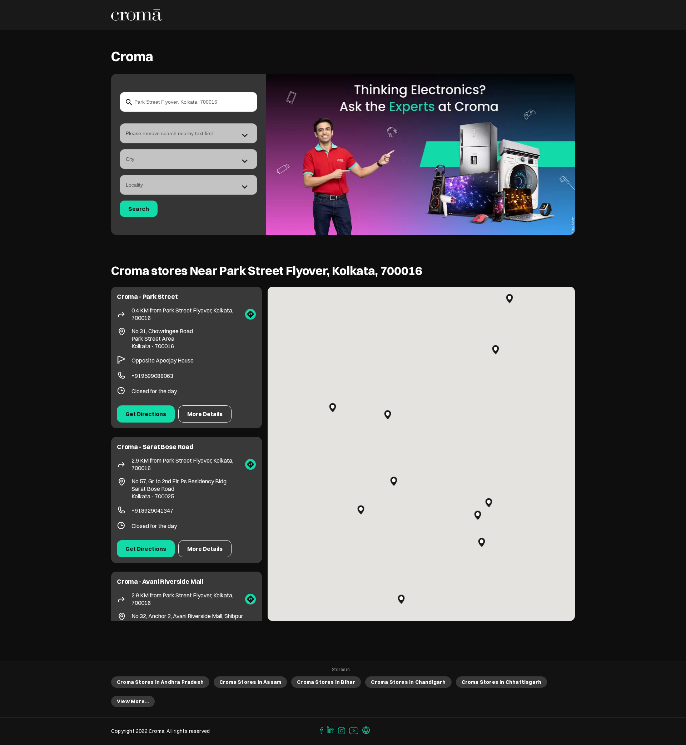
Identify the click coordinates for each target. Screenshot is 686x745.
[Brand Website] (366, 730)
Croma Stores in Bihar (326, 682)
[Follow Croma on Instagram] (342, 730)
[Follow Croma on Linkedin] (331, 730)
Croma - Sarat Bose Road (155, 447)
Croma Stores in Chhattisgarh (502, 682)
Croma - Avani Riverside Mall (160, 581)
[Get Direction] (250, 314)
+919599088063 (152, 375)
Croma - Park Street (147, 296)
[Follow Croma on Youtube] (354, 730)
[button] (387, 415)
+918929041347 (152, 510)
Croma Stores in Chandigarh (408, 682)
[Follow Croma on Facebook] (320, 730)
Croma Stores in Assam (250, 682)
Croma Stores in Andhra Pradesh (160, 682)
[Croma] (136, 15)
